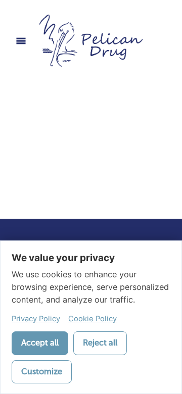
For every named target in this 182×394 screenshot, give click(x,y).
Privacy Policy (36, 318)
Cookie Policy (92, 318)
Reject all (100, 342)
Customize (41, 371)
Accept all (40, 342)
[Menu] (21, 41)
